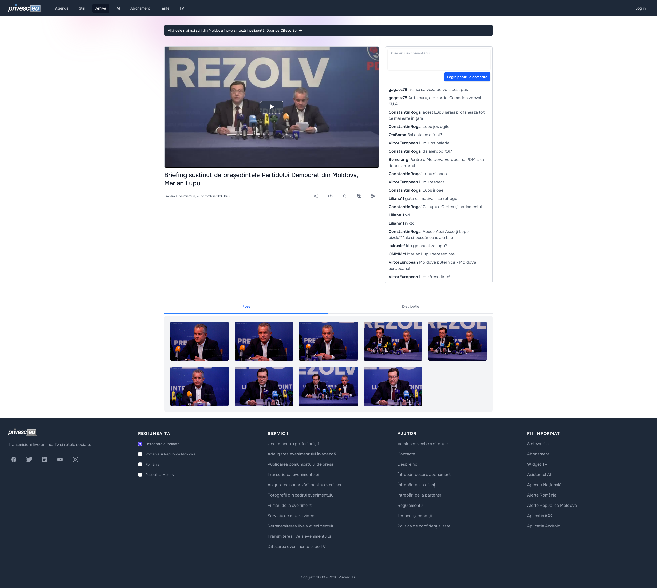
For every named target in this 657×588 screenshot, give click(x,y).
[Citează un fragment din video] (373, 196)
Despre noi (408, 464)
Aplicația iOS (539, 515)
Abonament (140, 8)
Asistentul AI (539, 474)
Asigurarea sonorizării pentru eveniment (306, 485)
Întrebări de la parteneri (420, 495)
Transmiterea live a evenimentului (299, 536)
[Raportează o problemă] (359, 196)
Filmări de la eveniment (290, 505)
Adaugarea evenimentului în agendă (302, 454)
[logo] (22, 432)
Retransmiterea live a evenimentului (301, 526)
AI (118, 8)
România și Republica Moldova (170, 454)
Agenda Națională (544, 485)
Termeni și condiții (415, 515)
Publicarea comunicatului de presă (300, 464)
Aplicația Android (544, 526)
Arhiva (100, 8)
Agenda (62, 8)
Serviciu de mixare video (291, 515)
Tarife (164, 8)
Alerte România (541, 495)
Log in (640, 8)
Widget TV (537, 464)
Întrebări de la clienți (417, 485)
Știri (82, 8)
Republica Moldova (161, 474)
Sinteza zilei (538, 443)
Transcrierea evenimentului (293, 474)
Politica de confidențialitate (424, 526)
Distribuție (410, 306)
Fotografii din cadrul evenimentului (301, 495)
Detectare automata (162, 444)
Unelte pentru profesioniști (293, 443)
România (152, 464)
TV (182, 8)
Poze (246, 306)
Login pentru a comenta (467, 77)
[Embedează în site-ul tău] (330, 196)
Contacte (406, 454)
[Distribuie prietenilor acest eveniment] (316, 196)
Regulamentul (411, 505)
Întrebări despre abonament (424, 474)
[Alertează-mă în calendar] (344, 196)
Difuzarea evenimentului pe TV (297, 546)
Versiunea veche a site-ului (423, 443)
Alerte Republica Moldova (552, 505)
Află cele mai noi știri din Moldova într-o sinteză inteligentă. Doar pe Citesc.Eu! (235, 30)
